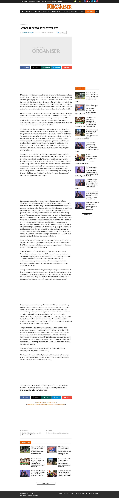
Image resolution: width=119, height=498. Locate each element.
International (56, 12)
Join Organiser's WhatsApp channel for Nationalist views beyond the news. (46, 404)
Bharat (28, 12)
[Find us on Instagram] (97, 1)
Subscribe (90, 12)
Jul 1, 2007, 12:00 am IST (41, 32)
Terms (65, 493)
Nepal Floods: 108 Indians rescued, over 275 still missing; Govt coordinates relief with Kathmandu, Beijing (38, 450)
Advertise (44, 1)
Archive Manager (28, 32)
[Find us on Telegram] (95, 1)
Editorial (46, 12)
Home (21, 24)
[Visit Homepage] (59, 6)
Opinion (66, 12)
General (25, 24)
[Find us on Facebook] (85, 1)
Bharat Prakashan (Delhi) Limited (28, 493)
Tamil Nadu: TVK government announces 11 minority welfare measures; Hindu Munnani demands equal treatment (37, 463)
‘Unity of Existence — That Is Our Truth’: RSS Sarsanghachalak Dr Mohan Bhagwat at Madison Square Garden (86, 184)
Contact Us (59, 1)
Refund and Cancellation (81, 493)
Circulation (38, 1)
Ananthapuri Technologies (32, 495)
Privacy (60, 493)
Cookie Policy (71, 493)
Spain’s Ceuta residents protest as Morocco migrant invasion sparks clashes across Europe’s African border (64, 474)
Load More (45, 483)
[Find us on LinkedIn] (92, 1)
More (81, 12)
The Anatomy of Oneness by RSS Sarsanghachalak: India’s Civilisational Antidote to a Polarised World (38, 474)
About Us (54, 1)
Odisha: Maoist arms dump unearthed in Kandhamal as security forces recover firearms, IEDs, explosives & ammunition (64, 451)
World (37, 12)
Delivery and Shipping (93, 493)
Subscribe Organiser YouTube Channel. (46, 402)
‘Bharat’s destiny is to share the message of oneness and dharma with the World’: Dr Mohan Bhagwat (92, 195)
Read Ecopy (32, 1)
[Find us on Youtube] (87, 1)
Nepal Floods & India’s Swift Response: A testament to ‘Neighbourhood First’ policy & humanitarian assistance (64, 463)
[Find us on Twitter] (90, 1)
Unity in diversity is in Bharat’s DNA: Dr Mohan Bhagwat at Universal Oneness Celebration (92, 206)
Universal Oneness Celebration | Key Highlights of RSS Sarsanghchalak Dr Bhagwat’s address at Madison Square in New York (86, 171)
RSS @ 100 (74, 12)
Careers (49, 1)
